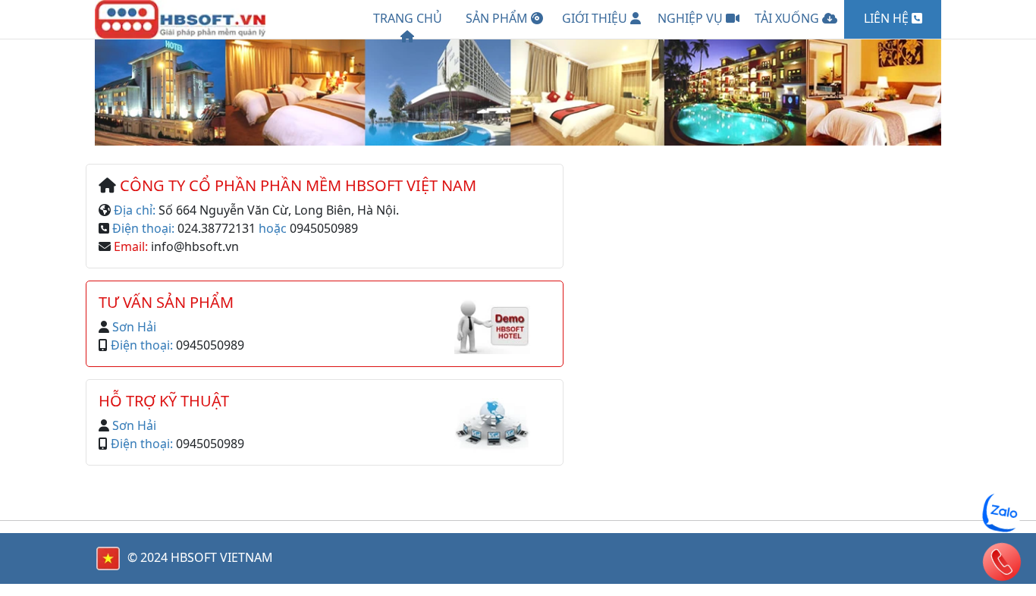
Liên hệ (888, 18)
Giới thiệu (596, 18)
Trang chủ (407, 18)
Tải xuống (788, 18)
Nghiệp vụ (692, 18)
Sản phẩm (498, 18)
